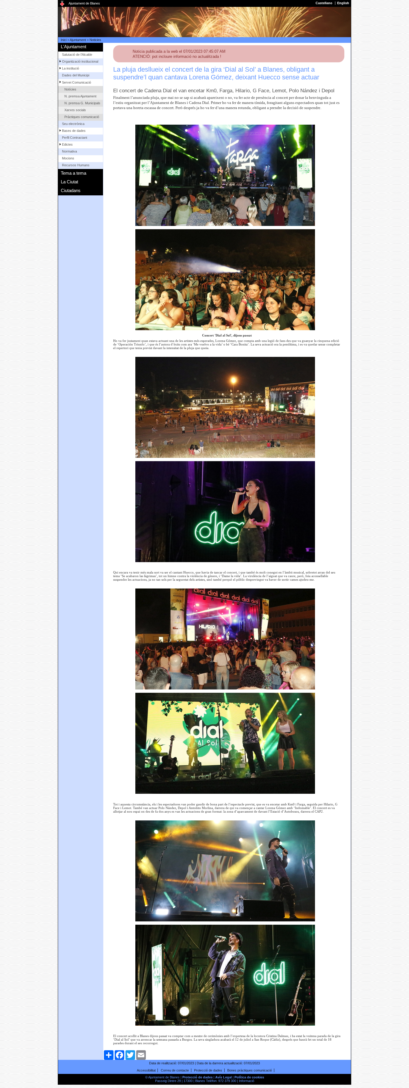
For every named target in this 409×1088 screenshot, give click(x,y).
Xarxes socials (75, 110)
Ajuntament (78, 40)
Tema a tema (73, 173)
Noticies (95, 40)
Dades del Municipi (75, 75)
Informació (246, 1081)
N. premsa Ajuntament (80, 96)
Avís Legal (223, 1077)
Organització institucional (80, 61)
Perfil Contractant (74, 137)
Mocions (68, 158)
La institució (70, 68)
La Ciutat (69, 181)
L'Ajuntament (73, 46)
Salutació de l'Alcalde (77, 54)
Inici (63, 40)
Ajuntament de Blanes (84, 3)
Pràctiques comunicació (81, 117)
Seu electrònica (73, 124)
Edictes (67, 144)
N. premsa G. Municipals (82, 103)
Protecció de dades (208, 1070)
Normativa (69, 151)
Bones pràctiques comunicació (249, 1070)
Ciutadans (71, 190)
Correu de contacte (175, 1070)
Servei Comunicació (76, 82)
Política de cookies (249, 1077)
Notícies (70, 89)
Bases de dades (74, 130)
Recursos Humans (76, 165)
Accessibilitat (146, 1070)
